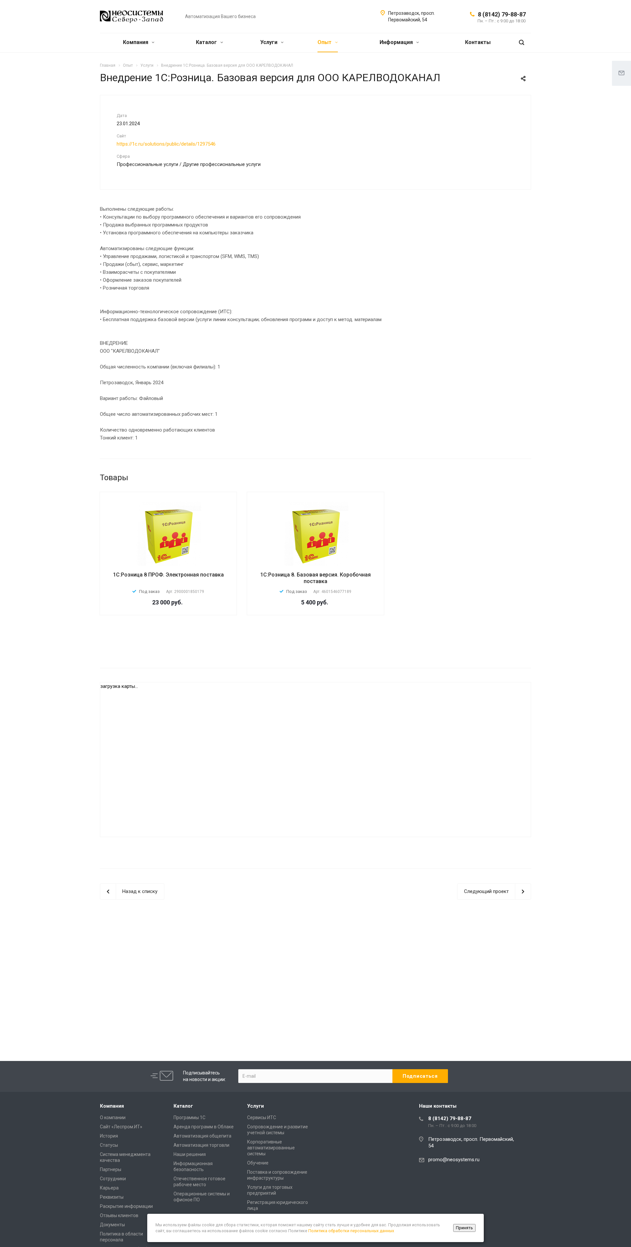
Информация (397, 42)
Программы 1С (189, 1117)
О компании (113, 1117)
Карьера (109, 1187)
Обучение (258, 1162)
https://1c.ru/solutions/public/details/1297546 (166, 144)
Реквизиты (112, 1197)
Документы (112, 1224)
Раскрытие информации (126, 1206)
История (109, 1136)
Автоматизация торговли (201, 1145)
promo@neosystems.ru (453, 1160)
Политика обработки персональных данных (351, 1230)
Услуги (269, 42)
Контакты (478, 42)
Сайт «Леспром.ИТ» (121, 1126)
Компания (136, 42)
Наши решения (190, 1154)
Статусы (109, 1145)
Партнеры (110, 1169)
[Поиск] (521, 42)
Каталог (207, 42)
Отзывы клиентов (119, 1215)
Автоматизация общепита (202, 1136)
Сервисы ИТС (261, 1117)
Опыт (325, 42)
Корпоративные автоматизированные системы (271, 1147)
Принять (464, 1227)
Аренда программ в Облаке (204, 1126)
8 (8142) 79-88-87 (502, 14)
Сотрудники (113, 1178)
